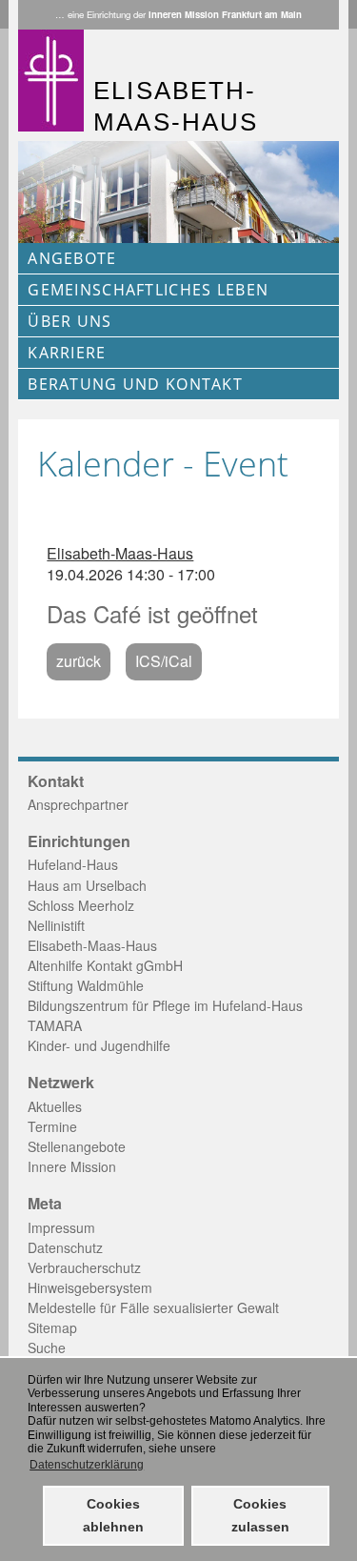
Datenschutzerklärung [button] (87, 1464)
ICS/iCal (163, 661)
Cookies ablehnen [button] (113, 1515)
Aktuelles (55, 1106)
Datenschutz (65, 1247)
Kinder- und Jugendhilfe (99, 1045)
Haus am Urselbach (87, 885)
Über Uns (69, 321)
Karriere (67, 352)
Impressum (61, 1227)
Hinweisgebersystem (90, 1287)
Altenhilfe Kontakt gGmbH (105, 965)
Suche (47, 1347)
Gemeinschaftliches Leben (148, 289)
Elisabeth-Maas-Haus (120, 553)
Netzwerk (61, 1082)
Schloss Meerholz (81, 905)
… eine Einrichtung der (178, 14)
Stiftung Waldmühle (86, 985)
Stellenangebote (77, 1146)
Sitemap (52, 1327)
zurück (78, 661)
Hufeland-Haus (73, 864)
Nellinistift (56, 925)
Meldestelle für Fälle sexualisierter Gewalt (153, 1307)
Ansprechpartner (78, 804)
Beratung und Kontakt (135, 384)
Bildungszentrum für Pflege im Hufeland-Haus (165, 1005)
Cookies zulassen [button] (260, 1515)
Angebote (72, 258)
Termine (52, 1126)
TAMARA (55, 1025)
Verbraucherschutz (84, 1267)
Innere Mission (72, 1166)
